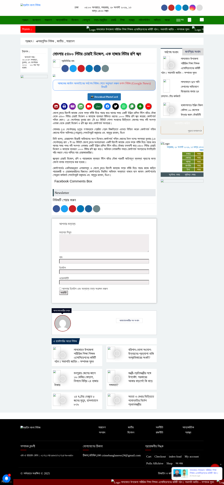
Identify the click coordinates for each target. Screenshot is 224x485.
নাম (60, 257)
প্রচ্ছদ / (29, 41)
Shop (169, 463)
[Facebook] (65, 68)
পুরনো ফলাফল (194, 130)
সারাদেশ (48, 20)
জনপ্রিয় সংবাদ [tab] (192, 51)
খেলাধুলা (86, 20)
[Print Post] (56, 106)
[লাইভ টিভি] (89, 106)
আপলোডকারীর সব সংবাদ (129, 320)
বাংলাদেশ (36, 20)
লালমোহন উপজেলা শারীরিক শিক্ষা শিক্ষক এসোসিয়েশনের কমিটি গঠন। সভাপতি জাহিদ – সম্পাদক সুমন (134, 29)
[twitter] (171, 8)
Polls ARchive (154, 463)
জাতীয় (60, 41)
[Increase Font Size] (140, 106)
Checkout (160, 456)
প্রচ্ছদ (25, 20)
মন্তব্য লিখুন (65, 232)
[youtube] (192, 8)
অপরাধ (102, 432)
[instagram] (178, 8)
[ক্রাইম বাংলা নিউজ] (30, 5)
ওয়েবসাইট (64, 278)
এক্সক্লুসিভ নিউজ (45, 41)
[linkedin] (185, 8)
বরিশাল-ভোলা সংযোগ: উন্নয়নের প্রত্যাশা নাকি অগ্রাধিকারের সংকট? (141, 353)
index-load (175, 456)
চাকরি (113, 20)
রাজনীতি (159, 432)
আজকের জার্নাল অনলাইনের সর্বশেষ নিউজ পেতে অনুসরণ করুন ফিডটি (104, 85)
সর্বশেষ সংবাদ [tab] (171, 52)
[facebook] (164, 8)
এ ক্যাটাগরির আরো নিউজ (65, 341)
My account (192, 456)
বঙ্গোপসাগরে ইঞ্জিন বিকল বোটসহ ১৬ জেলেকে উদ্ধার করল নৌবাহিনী (192, 110)
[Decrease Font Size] (148, 106)
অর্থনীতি (159, 427)
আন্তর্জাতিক (61, 20)
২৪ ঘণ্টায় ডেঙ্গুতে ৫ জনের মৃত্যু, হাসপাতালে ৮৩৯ (86, 400)
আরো (167, 20)
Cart (148, 456)
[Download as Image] (80, 106)
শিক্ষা (122, 20)
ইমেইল (62, 267)
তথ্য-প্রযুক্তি (100, 20)
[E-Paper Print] (64, 106)
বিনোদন (74, 20)
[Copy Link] (132, 106)
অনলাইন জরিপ (182, 123)
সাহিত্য (157, 20)
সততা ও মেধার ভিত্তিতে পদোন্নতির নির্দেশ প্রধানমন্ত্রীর (141, 400)
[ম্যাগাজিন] (72, 106)
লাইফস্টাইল (144, 20)
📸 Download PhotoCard (104, 97)
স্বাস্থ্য (132, 20)
